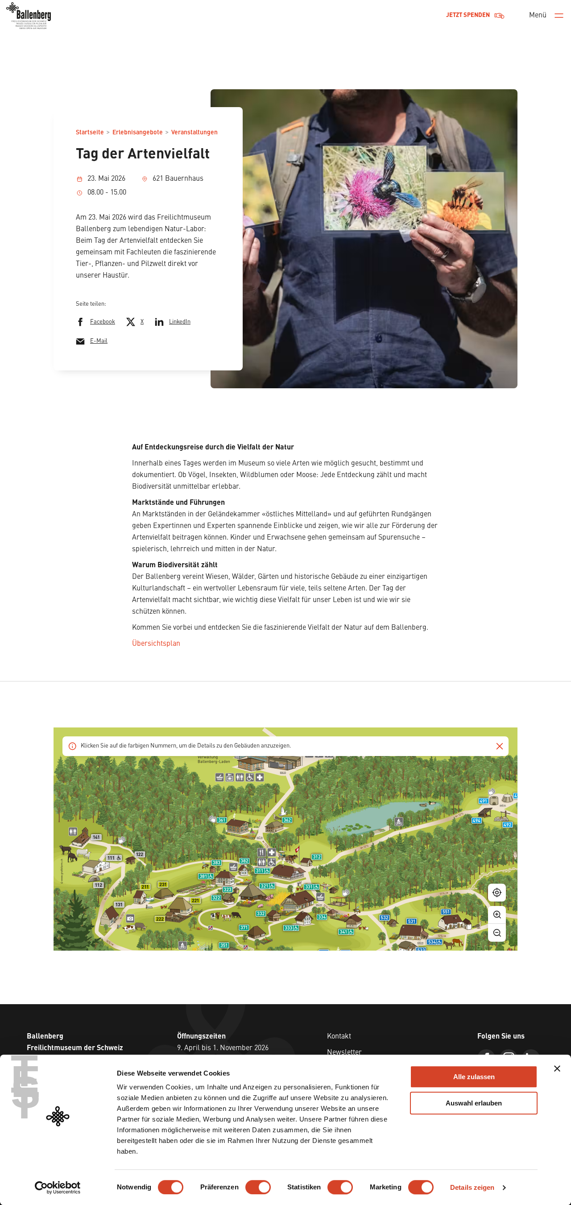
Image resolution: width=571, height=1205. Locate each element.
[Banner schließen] (557, 1068)
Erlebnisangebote (137, 132)
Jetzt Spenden (468, 15)
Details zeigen (472, 1187)
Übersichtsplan (156, 644)
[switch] (258, 1187)
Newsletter (344, 1052)
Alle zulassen (474, 1076)
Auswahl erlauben (474, 1103)
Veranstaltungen (194, 132)
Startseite (90, 132)
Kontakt (339, 1036)
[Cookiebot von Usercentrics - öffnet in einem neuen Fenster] (58, 1187)
